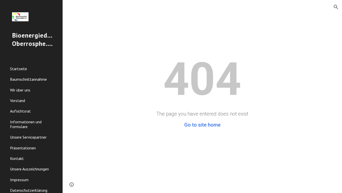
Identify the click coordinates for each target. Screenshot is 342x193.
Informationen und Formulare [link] (26, 124)
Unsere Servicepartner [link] (28, 137)
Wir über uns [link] (20, 89)
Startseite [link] (18, 68)
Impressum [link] (19, 179)
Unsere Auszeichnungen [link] (29, 168)
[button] (336, 7)
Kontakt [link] (17, 158)
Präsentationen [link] (23, 147)
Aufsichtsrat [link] (20, 111)
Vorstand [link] (17, 100)
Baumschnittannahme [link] (28, 79)
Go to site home (202, 125)
